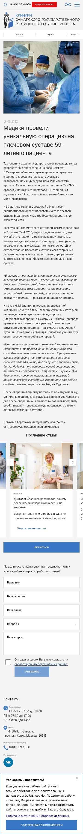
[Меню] (77, 4)
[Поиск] (5, 4)
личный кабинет (44, 4)
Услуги (19, 34)
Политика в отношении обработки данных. (38, 816)
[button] (10, 462)
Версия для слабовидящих (68, 4)
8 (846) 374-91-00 (20, 4)
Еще (73, 34)
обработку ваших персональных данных (41, 664)
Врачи (50, 34)
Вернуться (42, 547)
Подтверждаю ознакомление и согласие (41, 827)
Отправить (32, 671)
